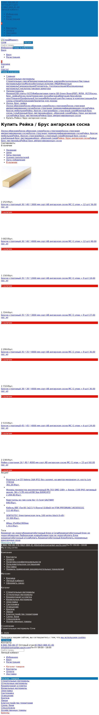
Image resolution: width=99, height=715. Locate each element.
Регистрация (13, 19)
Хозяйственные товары (18, 621)
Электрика (12, 602)
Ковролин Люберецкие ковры (25, 535)
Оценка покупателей (17, 157)
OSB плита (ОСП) (23, 93)
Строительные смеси (17, 81)
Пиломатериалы (37, 81)
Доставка (11, 33)
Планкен (15, 98)
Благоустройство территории (22, 614)
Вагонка (54, 96)
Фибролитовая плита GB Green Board (53, 93)
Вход (8, 16)
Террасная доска (40, 96)
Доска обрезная (15, 106)
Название (11, 150)
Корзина (10, 578)
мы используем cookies (73, 637)
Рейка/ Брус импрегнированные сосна (60, 115)
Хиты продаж (13, 155)
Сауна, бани (12, 616)
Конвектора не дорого (53, 535)
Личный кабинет (15, 580)
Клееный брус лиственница (33, 113)
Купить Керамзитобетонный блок (48, 538)
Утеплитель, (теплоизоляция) (51, 86)
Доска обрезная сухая (36, 106)
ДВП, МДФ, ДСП (81, 93)
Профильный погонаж (32, 98)
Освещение (12, 607)
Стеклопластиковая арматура (34, 88)
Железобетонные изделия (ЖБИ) (43, 83)
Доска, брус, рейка (16, 103)
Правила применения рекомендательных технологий (35, 569)
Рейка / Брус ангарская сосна (74, 138)
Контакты (11, 28)
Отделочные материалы (19, 594)
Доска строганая (57, 106)
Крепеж (10, 609)
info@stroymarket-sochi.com (51, 545)
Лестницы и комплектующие (77, 98)
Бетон (21, 83)
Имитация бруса (67, 96)
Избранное (17, 48)
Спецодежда (13, 619)
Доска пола (25, 96)
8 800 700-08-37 (9, 2)
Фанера (10, 93)
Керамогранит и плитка (19, 597)
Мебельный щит (52, 98)
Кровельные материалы (19, 599)
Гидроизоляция (26, 86)
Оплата (10, 30)
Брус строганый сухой (65, 110)
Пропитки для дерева (45, 101)
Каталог (28, 42)
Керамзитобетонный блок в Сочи (41, 533)
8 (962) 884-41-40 (10, 7)
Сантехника (12, 604)
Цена (9, 152)
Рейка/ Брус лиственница (26, 115)
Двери (9, 611)
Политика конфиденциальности (23, 562)
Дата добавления (15, 160)
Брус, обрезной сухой (59, 113)
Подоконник (27, 101)
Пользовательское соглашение (23, 564)
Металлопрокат (70, 81)
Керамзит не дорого (12, 533)
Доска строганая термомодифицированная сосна (61, 108)
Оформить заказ (15, 583)
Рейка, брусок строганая (39, 110)
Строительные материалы (20, 79)
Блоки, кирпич (54, 81)
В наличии (11, 162)
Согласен (6, 640)
